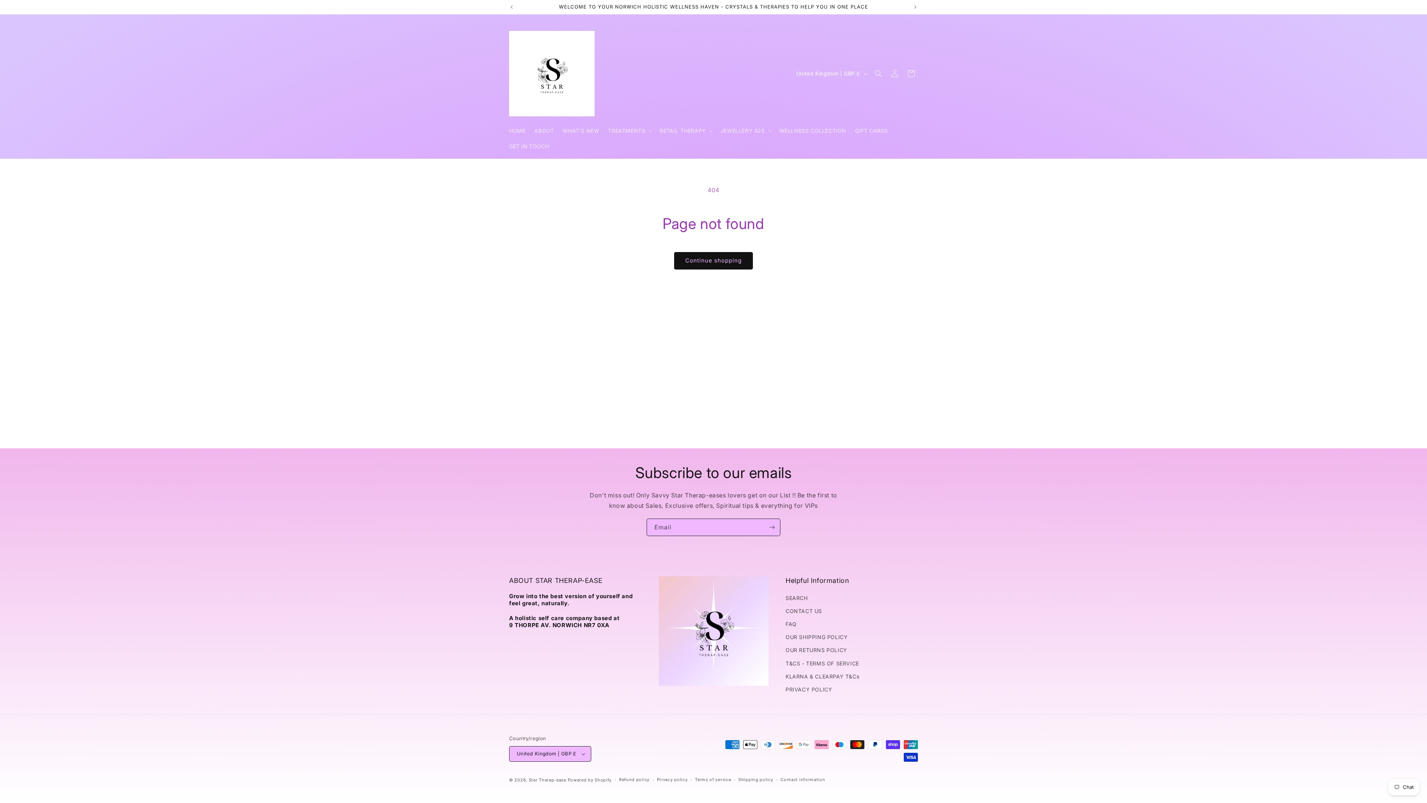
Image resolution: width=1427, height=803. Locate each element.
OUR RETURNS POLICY (816, 650)
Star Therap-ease (547, 780)
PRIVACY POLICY (809, 689)
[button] (629, 131)
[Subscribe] (772, 527)
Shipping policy (755, 779)
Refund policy (634, 779)
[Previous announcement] (512, 7)
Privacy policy (672, 779)
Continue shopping (713, 260)
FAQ (791, 624)
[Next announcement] (915, 7)
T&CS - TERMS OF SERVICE (822, 663)
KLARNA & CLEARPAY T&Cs (822, 676)
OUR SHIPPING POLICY (817, 637)
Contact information (802, 779)
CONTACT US (804, 611)
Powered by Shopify (590, 780)
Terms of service (713, 779)
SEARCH (797, 598)
